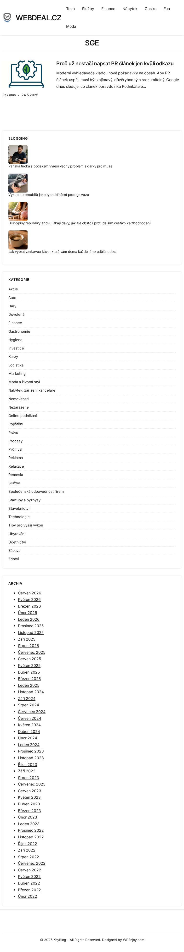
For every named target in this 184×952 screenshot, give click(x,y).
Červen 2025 (29, 659)
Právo (13, 432)
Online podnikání (22, 415)
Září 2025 (26, 639)
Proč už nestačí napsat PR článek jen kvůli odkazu (115, 63)
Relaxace (16, 466)
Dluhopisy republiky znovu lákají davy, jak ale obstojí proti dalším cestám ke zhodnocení (79, 223)
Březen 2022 (29, 890)
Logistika (15, 365)
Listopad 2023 (31, 758)
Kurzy (13, 356)
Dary (12, 306)
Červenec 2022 (32, 863)
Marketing (17, 373)
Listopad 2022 (31, 837)
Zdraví (13, 559)
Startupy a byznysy (24, 500)
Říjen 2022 (27, 843)
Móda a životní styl (24, 382)
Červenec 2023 (32, 784)
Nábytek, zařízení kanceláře (31, 390)
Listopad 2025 (31, 632)
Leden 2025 (28, 685)
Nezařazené (18, 407)
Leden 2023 (29, 824)
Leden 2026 (29, 619)
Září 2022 (26, 850)
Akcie (13, 289)
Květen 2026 (29, 599)
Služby (14, 483)
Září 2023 (26, 771)
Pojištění (15, 424)
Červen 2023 (29, 791)
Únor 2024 (27, 738)
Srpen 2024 (28, 705)
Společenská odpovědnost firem (36, 491)
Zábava (14, 550)
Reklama (9, 95)
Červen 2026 (29, 593)
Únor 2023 (27, 817)
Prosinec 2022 (31, 830)
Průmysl (15, 449)
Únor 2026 (27, 612)
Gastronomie (19, 331)
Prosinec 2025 (31, 626)
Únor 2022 (27, 896)
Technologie (19, 517)
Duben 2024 (29, 731)
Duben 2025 (29, 672)
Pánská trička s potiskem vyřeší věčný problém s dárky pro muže (60, 166)
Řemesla (15, 474)
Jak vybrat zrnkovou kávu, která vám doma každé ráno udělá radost (62, 251)
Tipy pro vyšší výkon (25, 525)
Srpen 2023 (28, 777)
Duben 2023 (29, 804)
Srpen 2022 (28, 857)
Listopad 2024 (31, 692)
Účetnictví (17, 542)
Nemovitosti (18, 399)
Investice (16, 348)
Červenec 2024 (32, 711)
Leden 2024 (29, 744)
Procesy (15, 441)
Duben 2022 (29, 883)
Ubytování (16, 533)
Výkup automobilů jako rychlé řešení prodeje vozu (48, 195)
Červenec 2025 (31, 652)
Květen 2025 (29, 665)
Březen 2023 (29, 810)
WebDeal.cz (39, 17)
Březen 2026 (29, 606)
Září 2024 (26, 698)
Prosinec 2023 (31, 751)
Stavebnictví (18, 508)
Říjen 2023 (27, 764)
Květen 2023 (29, 797)
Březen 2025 (29, 678)
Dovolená (16, 314)
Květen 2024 (29, 725)
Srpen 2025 (28, 645)
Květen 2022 (29, 876)
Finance (15, 323)
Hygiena (15, 340)
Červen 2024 (29, 718)
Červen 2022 (29, 870)
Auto (12, 297)
